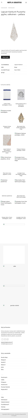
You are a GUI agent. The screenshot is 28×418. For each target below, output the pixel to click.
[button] (26, 2)
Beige (15, 67)
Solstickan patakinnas (7, 195)
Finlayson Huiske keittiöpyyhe (7, 127)
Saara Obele (17, 70)
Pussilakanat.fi (5, 404)
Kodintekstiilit (4, 7)
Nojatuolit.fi (4, 389)
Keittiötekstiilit (11, 7)
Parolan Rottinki (5, 387)
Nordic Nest (4, 357)
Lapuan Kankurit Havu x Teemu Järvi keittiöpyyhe (21, 105)
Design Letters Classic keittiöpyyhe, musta (7, 218)
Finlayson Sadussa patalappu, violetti (21, 149)
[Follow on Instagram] (5, 339)
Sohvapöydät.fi (5, 409)
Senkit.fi (3, 362)
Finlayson (3, 382)
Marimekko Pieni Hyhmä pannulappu (21, 196)
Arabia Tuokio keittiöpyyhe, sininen (7, 104)
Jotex (2, 367)
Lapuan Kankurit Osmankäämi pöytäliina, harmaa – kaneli (7, 151)
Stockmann (4, 377)
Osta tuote (5, 57)
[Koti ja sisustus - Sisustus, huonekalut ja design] (14, 2)
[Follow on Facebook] (2, 339)
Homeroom (4, 384)
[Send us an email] (7, 339)
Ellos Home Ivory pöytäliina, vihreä (7, 173)
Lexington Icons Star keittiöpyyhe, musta (21, 218)
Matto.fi (3, 364)
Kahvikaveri (4, 399)
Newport (3, 360)
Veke (2, 397)
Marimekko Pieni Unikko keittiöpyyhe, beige (21, 128)
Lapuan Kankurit (18, 64)
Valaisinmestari (5, 402)
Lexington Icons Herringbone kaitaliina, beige (21, 174)
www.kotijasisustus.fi (7, 342)
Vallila (2, 380)
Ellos (2, 369)
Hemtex (3, 407)
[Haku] (1, 2)
